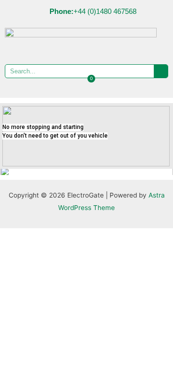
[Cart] (87, 85)
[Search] (161, 71)
